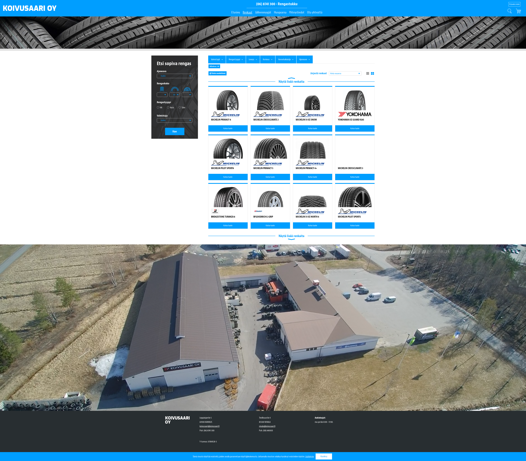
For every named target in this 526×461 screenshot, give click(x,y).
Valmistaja (162, 115)
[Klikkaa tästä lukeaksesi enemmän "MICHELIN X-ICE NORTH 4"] (313, 203)
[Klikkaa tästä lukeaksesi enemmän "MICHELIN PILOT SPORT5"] (355, 200)
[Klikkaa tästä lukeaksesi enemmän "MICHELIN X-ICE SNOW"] (313, 106)
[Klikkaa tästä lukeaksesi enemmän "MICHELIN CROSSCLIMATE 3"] (355, 162)
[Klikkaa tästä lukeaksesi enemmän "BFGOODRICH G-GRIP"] (270, 207)
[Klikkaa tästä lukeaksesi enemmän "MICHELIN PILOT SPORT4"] (228, 155)
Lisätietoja (309, 456)
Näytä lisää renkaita (291, 82)
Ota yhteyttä (314, 12)
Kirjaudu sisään (514, 4)
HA (161, 107)
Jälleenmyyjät (263, 12)
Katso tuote (227, 128)
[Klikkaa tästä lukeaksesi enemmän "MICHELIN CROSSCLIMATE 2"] (270, 106)
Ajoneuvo (161, 71)
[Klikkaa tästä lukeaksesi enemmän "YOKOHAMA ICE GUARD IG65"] (355, 110)
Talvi (183, 107)
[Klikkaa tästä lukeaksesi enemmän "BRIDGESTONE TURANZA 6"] (228, 207)
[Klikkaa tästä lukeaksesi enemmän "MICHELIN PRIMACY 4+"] (313, 155)
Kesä (172, 107)
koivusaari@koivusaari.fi (209, 426)
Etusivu (235, 12)
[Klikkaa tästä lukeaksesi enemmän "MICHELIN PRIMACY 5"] (270, 158)
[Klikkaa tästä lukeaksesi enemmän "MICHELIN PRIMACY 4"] (228, 105)
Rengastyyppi (164, 102)
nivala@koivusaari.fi (267, 426)
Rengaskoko (163, 83)
